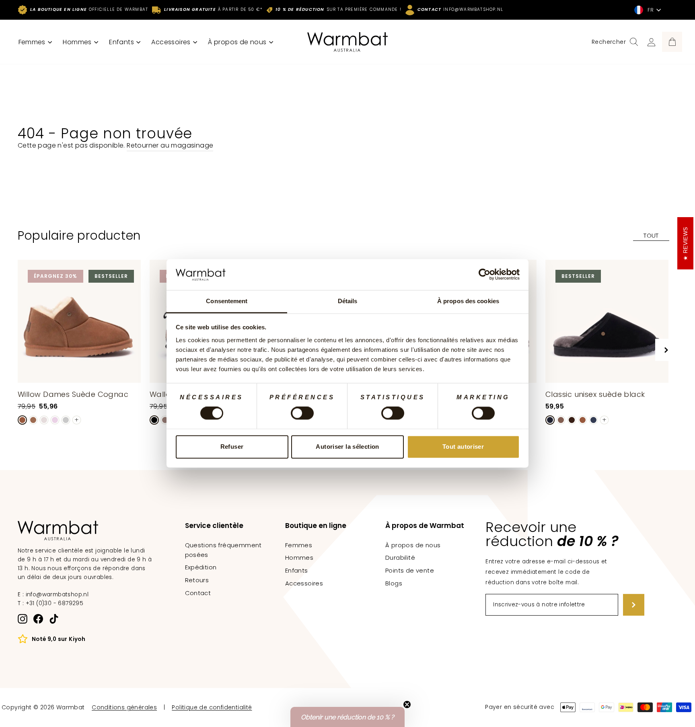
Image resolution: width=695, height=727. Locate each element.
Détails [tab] (348, 301)
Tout (651, 235)
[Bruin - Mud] (560, 420)
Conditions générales (124, 707)
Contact (198, 593)
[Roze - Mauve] (55, 420)
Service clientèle (214, 525)
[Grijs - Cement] (44, 420)
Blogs (393, 583)
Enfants (122, 42)
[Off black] (550, 420)
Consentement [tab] (226, 301)
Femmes (33, 42)
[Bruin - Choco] (571, 420)
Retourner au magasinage (170, 145)
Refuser (232, 446)
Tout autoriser (463, 446)
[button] (347, 717)
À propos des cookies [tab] (468, 301)
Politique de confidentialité (212, 707)
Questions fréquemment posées (223, 550)
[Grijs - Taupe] (165, 420)
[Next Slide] (666, 350)
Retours (197, 580)
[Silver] (65, 420)
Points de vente (409, 570)
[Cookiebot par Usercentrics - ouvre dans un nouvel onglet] (484, 275)
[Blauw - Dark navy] (593, 420)
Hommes (78, 42)
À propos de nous (238, 42)
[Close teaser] (407, 704)
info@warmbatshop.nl (57, 594)
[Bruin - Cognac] (22, 420)
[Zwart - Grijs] (154, 420)
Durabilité (400, 557)
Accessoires (171, 42)
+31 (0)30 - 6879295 (55, 603)
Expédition (201, 567)
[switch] (302, 413)
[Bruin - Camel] (33, 420)
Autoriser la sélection (347, 446)
